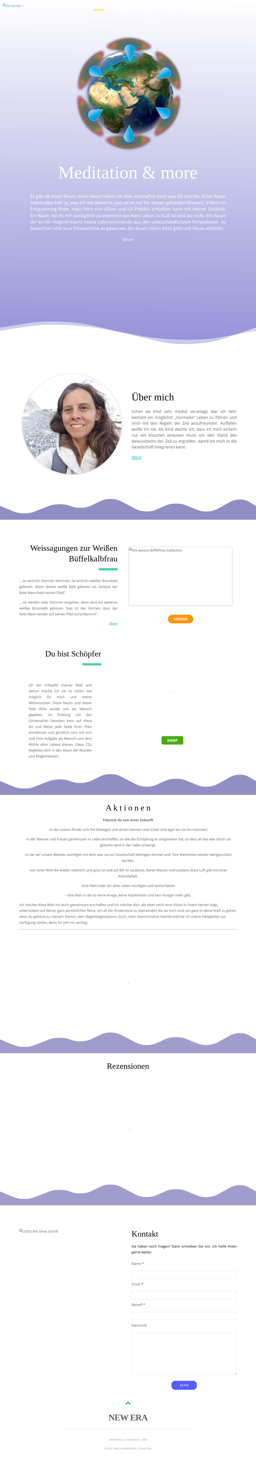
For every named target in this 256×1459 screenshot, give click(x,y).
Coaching (171, 10)
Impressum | (134, 1439)
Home (99, 10)
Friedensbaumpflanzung (209, 10)
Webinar (102, 18)
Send (184, 1385)
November (128, 977)
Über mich (118, 10)
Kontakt (122, 18)
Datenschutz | (117, 1439)
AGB (144, 1439)
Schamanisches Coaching (128, 1117)
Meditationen (145, 10)
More (128, 239)
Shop (139, 18)
